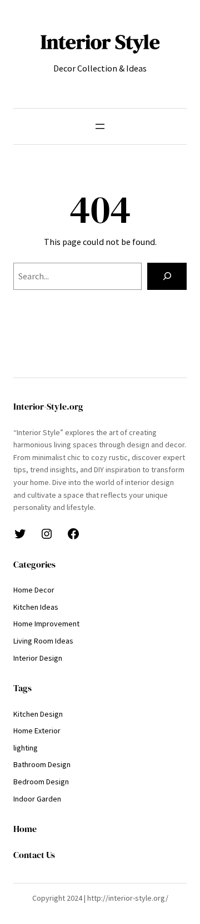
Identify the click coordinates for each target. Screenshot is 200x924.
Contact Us (34, 855)
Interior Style (100, 41)
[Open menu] (100, 126)
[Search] (167, 276)
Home (25, 829)
